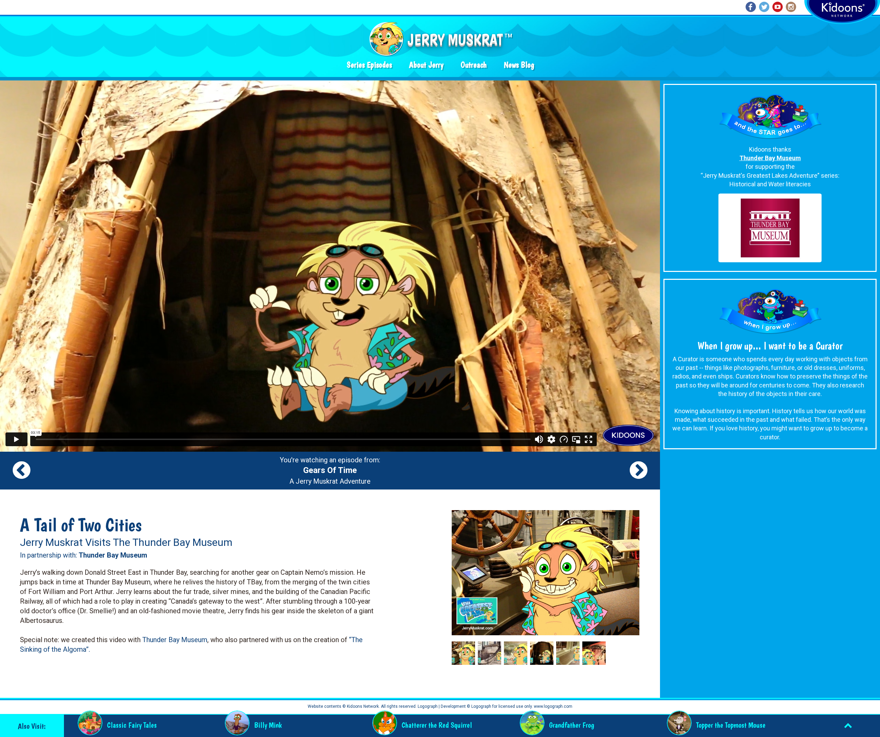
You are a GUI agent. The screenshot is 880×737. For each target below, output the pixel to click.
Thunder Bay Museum (174, 640)
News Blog (519, 65)
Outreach (474, 65)
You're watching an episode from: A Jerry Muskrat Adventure (330, 470)
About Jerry (426, 65)
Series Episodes (369, 65)
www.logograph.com (552, 706)
